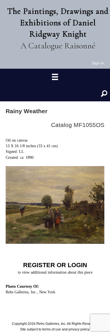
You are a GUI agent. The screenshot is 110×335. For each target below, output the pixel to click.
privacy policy (79, 329)
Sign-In (98, 63)
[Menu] (55, 77)
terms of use (51, 329)
